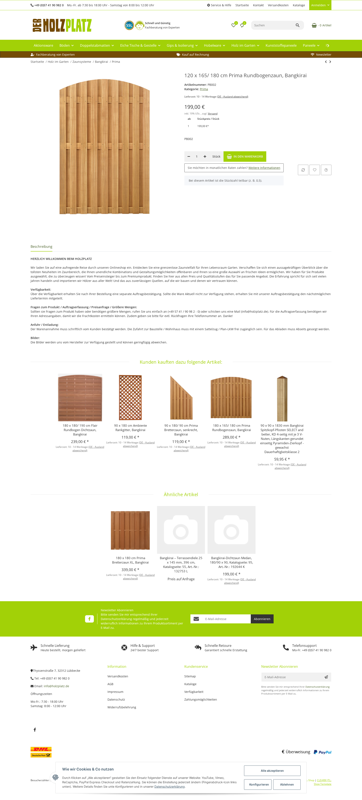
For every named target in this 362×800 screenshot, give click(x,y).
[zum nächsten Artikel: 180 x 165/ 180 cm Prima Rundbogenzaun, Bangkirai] (330, 61)
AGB (110, 684)
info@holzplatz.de (56, 686)
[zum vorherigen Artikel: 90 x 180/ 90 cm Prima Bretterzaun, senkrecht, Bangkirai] (326, 61)
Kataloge (299, 5)
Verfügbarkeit (193, 692)
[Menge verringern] (188, 156)
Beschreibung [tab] (41, 246)
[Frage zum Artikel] (326, 170)
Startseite (242, 5)
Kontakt (258, 5)
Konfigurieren (259, 784)
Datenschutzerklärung (116, 619)
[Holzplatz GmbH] (62, 25)
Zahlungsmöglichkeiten (200, 699)
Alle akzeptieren (272, 770)
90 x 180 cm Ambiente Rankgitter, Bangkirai (130, 427)
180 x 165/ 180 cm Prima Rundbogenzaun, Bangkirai (231, 427)
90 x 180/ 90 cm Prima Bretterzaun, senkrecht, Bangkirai (181, 429)
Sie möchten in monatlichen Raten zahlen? (234, 168)
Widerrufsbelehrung (121, 707)
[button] (219, 5)
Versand (212, 113)
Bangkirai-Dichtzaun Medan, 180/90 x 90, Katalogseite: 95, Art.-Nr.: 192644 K (231, 562)
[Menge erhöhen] (204, 156)
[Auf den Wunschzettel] (314, 170)
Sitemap (190, 676)
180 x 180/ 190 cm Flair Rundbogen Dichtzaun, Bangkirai (80, 429)
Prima (204, 89)
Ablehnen (287, 784)
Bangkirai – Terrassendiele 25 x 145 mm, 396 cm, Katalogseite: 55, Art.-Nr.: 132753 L (181, 564)
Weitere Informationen (264, 168)
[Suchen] (299, 25)
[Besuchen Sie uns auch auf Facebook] (89, 619)
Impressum (115, 692)
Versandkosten (278, 5)
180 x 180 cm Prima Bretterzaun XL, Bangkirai (130, 560)
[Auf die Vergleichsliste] (303, 170)
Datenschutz (116, 699)
